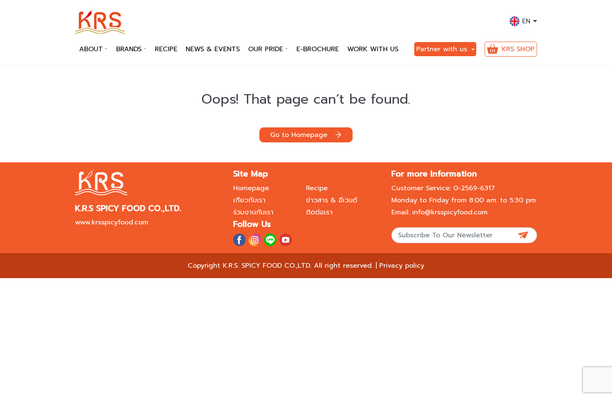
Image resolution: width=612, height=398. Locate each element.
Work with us (372, 49)
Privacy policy (401, 266)
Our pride (265, 49)
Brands (129, 49)
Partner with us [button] (443, 49)
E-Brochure (317, 49)
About (91, 49)
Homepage (251, 188)
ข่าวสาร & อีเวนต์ (331, 200)
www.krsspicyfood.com (111, 222)
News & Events (213, 49)
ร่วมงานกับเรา (253, 212)
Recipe (166, 49)
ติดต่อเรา (319, 212)
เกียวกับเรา (249, 200)
